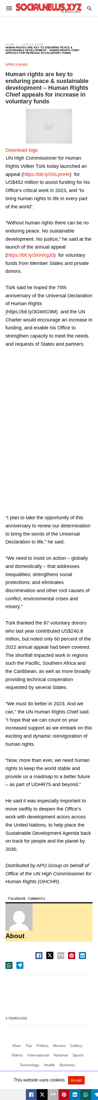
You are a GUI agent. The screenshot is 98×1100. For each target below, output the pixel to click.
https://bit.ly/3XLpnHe (46, 174)
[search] (89, 8)
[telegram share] (19, 965)
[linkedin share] (82, 955)
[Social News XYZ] (49, 8)
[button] (49, 126)
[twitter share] (49, 955)
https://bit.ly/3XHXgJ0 (30, 255)
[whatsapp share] (9, 965)
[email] (53, 1094)
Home (10, 44)
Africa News (33, 44)
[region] (49, 26)
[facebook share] (38, 955)
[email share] (60, 955)
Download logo (21, 150)
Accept (76, 1080)
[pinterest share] (71, 955)
